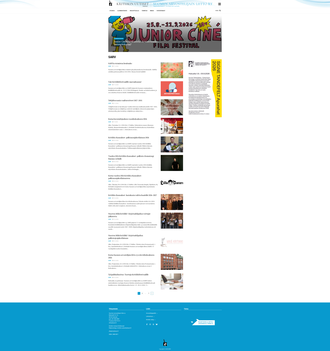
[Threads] (153, 324)
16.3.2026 (115, 277)
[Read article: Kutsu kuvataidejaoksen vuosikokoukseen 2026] (172, 126)
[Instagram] (150, 324)
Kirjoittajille (134, 10)
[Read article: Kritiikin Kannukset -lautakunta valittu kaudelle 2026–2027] (172, 202)
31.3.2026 (115, 241)
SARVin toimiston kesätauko (120, 63)
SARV (115, 48)
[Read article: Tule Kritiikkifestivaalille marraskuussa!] (172, 89)
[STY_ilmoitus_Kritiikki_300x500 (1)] (204, 88)
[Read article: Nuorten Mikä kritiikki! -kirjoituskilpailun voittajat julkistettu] (172, 221)
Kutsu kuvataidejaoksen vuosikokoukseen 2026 (127, 119)
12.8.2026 (121, 48)
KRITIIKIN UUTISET (165, 4)
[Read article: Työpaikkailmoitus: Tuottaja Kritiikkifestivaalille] (172, 281)
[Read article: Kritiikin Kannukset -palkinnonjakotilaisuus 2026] (172, 144)
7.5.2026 (115, 121)
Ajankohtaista (122, 10)
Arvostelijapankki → (152, 313)
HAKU (217, 10)
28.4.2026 (115, 161)
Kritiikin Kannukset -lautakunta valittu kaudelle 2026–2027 (132, 195)
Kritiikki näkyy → (151, 319)
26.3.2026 (115, 260)
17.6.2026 (115, 66)
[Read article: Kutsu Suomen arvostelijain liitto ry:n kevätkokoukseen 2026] (172, 262)
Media (152, 10)
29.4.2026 (115, 140)
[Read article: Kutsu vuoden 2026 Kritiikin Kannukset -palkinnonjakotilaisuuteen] (172, 183)
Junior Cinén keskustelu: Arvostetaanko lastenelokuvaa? (136, 43)
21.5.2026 (115, 103)
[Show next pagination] (152, 293)
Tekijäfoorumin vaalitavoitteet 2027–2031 (125, 100)
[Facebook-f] (147, 324)
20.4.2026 (115, 181)
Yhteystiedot (161, 10)
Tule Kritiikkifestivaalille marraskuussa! (124, 82)
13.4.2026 (115, 198)
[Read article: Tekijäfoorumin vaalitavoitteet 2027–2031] (172, 107)
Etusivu (112, 10)
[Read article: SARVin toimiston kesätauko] (172, 70)
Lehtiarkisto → (150, 316)
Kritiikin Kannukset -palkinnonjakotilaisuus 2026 (128, 137)
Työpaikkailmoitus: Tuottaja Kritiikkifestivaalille (128, 275)
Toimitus (144, 10)
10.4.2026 (115, 219)
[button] (219, 4)
